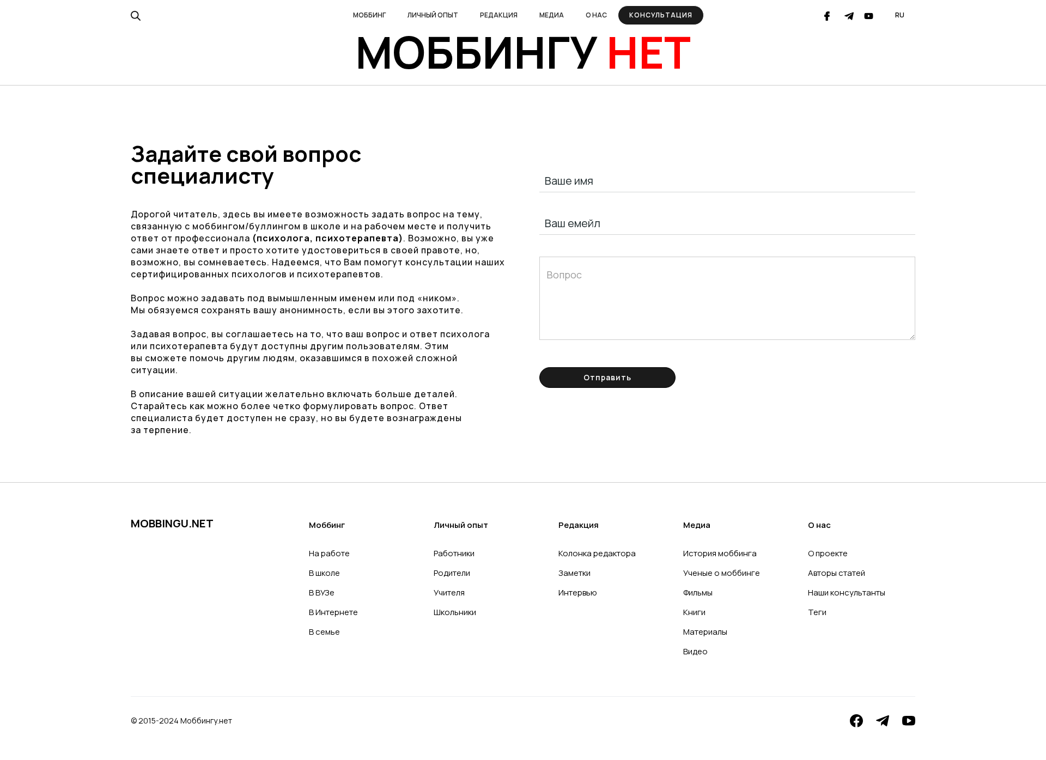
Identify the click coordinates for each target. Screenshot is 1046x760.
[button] (369, 15)
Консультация (660, 15)
